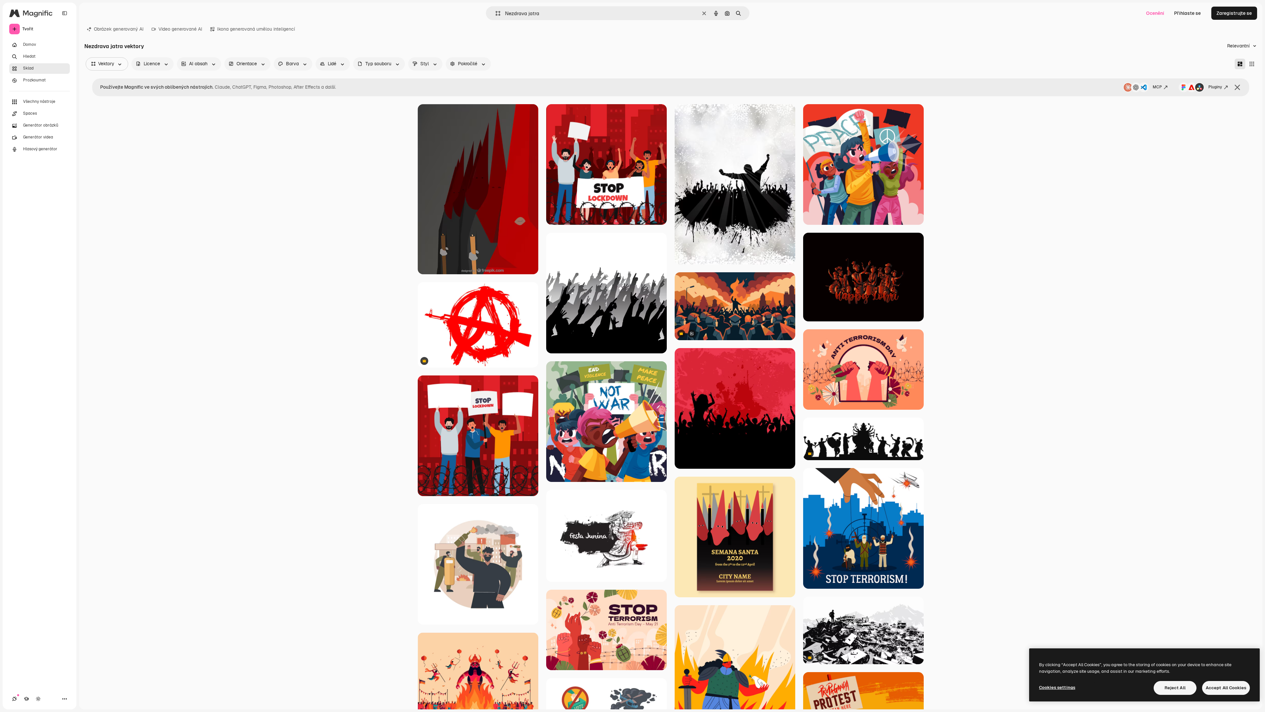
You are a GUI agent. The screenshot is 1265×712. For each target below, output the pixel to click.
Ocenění (1155, 13)
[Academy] (26, 699)
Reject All (1175, 688)
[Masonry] (1240, 64)
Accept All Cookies (1226, 688)
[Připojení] (14, 699)
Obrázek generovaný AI (119, 29)
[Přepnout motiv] (38, 699)
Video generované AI (180, 29)
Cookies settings (1057, 687)
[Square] (1252, 64)
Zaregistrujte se (1234, 13)
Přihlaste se (1187, 13)
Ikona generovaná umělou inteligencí (256, 29)
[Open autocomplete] (495, 13)
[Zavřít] (1237, 87)
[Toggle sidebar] (64, 13)
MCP (1157, 87)
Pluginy (1215, 87)
